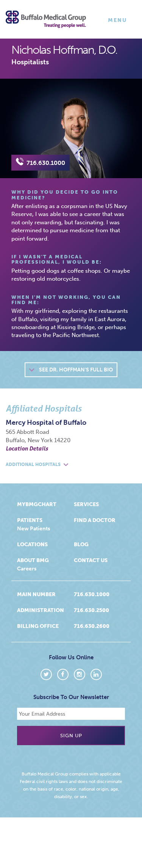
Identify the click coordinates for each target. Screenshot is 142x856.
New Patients (33, 528)
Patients (29, 520)
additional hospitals (34, 464)
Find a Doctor (94, 520)
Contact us (91, 560)
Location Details (27, 448)
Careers (26, 568)
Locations (32, 544)
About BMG (33, 560)
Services (86, 504)
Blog (81, 544)
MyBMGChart (36, 504)
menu (119, 22)
